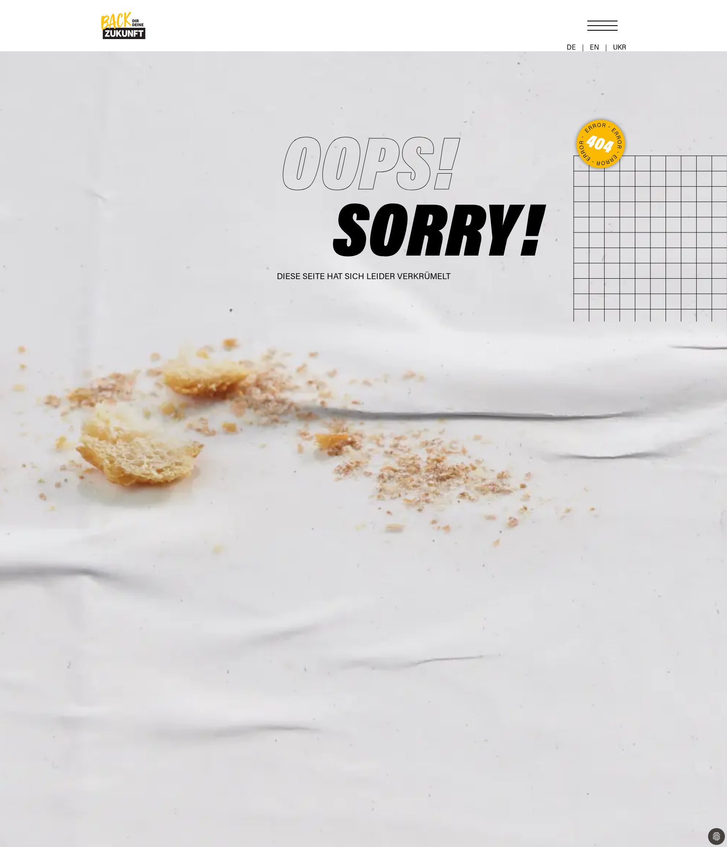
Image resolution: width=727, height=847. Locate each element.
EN (594, 48)
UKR (619, 48)
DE (571, 48)
